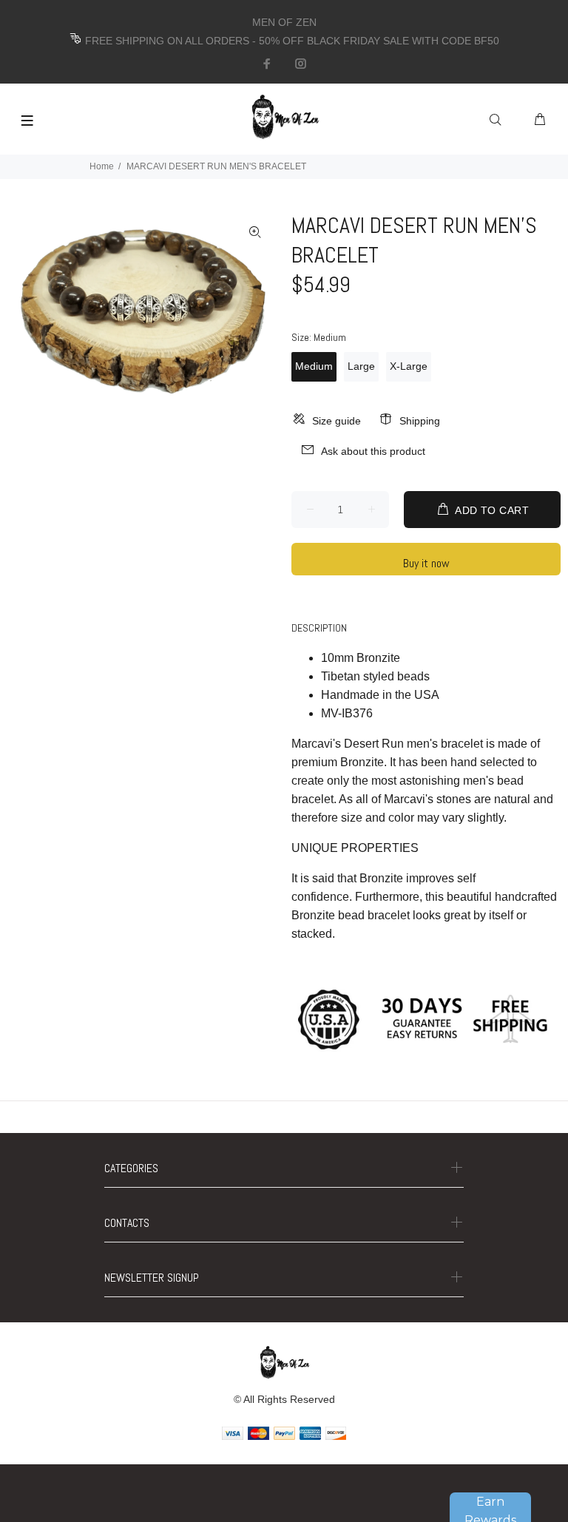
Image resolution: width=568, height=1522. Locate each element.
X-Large (408, 366)
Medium (314, 366)
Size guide (336, 421)
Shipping (419, 421)
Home (101, 166)
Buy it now (426, 563)
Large (361, 366)
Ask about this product (373, 451)
